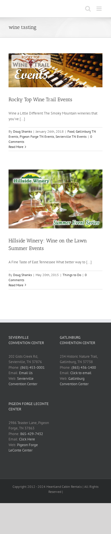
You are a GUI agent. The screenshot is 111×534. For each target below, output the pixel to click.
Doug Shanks (22, 131)
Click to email (80, 372)
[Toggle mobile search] (88, 9)
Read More (16, 147)
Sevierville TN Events (71, 136)
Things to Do (72, 275)
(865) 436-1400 (83, 367)
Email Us (25, 372)
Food (70, 131)
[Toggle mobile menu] (99, 9)
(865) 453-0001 (32, 367)
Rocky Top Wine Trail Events (40, 99)
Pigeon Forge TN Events (37, 136)
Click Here (27, 439)
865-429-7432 (31, 433)
